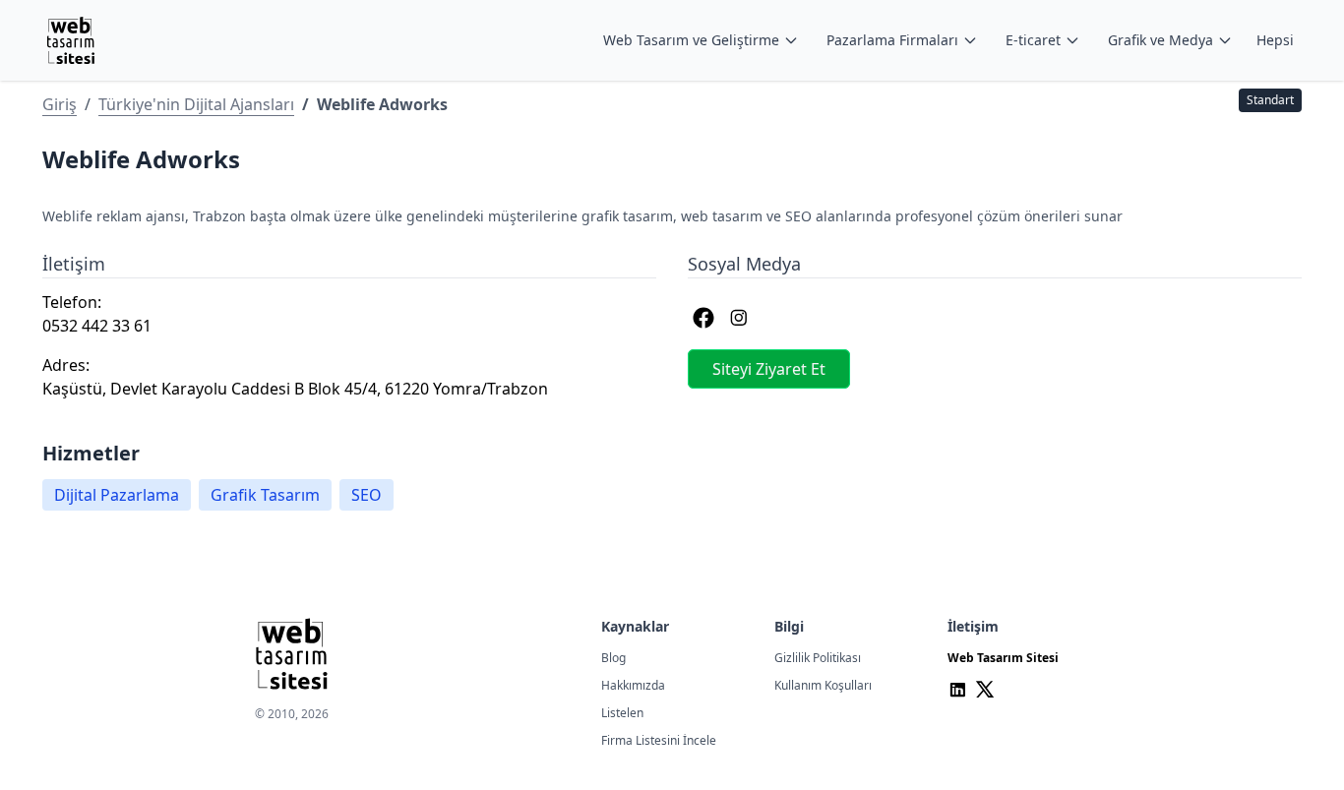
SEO (366, 495)
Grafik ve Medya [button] (1160, 39)
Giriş (59, 104)
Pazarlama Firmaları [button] (892, 39)
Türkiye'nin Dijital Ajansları (196, 104)
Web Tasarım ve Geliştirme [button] (691, 39)
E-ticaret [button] (1033, 39)
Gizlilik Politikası (817, 657)
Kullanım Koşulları (823, 685)
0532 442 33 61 (97, 325)
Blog (613, 657)
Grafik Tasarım (265, 495)
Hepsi (1275, 39)
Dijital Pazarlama (116, 495)
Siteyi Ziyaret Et (768, 369)
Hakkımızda (633, 685)
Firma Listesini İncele (658, 740)
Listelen (622, 712)
